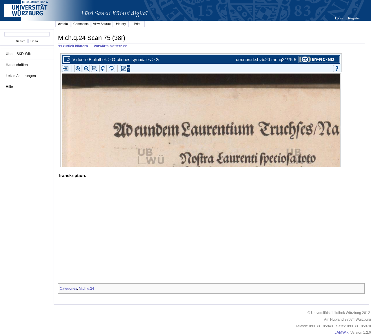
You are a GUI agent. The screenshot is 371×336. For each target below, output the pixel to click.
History (121, 23)
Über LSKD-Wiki (19, 54)
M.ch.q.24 (86, 288)
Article (63, 23)
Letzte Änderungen (21, 76)
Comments (81, 23)
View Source (102, 23)
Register (354, 18)
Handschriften (17, 65)
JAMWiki (342, 332)
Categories (68, 288)
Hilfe (9, 87)
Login (339, 18)
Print (137, 23)
